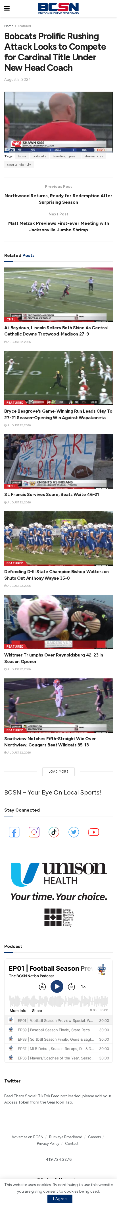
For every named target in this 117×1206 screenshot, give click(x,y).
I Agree (60, 1199)
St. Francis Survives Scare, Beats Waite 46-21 (51, 494)
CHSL (11, 319)
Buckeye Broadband (65, 1137)
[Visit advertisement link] (58, 892)
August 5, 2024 (17, 79)
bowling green (65, 156)
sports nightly (19, 164)
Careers (94, 1137)
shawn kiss (93, 156)
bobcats (39, 156)
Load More (59, 771)
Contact (71, 1143)
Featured (24, 26)
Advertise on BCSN (27, 1137)
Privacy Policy (48, 1143)
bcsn (22, 156)
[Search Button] (110, 8)
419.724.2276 (59, 1159)
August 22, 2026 (19, 342)
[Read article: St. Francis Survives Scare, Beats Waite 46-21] (58, 461)
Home (8, 26)
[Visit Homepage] (58, 8)
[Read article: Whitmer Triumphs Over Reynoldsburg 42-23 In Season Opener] (58, 622)
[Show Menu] (7, 8)
